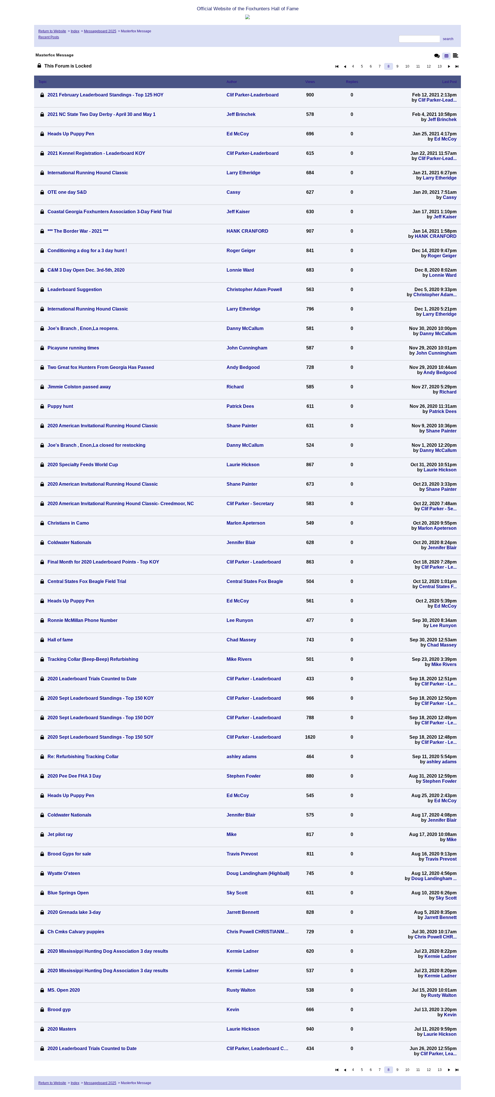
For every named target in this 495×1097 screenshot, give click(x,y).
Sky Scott (446, 898)
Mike (452, 839)
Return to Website (52, 31)
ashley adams (442, 761)
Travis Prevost (441, 859)
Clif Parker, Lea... (439, 1053)
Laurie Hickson (440, 469)
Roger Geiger (442, 255)
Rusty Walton (442, 995)
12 (429, 66)
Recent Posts (48, 37)
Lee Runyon (443, 625)
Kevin (450, 1014)
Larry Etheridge (440, 177)
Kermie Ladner (441, 956)
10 (407, 66)
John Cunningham (436, 353)
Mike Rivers (444, 664)
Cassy (450, 197)
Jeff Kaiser (445, 216)
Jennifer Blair (442, 547)
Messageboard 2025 (100, 31)
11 (418, 66)
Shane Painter (441, 430)
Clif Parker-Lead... (437, 100)
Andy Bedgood (440, 372)
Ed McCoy (445, 139)
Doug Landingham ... (434, 878)
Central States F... (438, 586)
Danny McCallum (438, 333)
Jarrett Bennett (440, 917)
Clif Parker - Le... (439, 567)
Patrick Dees (443, 411)
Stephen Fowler (440, 781)
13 (440, 66)
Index (75, 31)
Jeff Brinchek (442, 119)
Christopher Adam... (435, 294)
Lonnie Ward (443, 275)
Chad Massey (442, 645)
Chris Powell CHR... (436, 936)
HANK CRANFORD (436, 236)
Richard (448, 392)
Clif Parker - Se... (439, 508)
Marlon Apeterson (437, 528)
